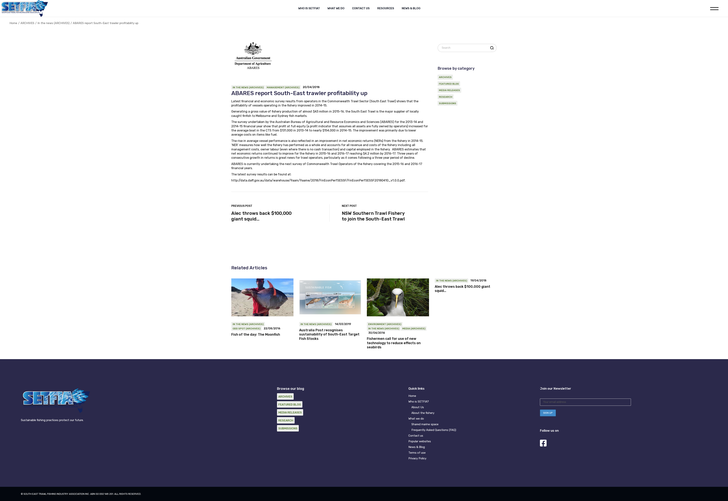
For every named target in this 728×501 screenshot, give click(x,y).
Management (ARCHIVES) (283, 87)
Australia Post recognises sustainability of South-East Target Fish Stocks (329, 334)
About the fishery (422, 413)
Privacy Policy (417, 458)
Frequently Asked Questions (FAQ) (433, 430)
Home (412, 396)
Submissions (447, 103)
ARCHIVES (27, 23)
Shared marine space (425, 424)
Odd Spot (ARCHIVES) (246, 328)
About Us (417, 407)
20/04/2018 (311, 87)
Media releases (449, 90)
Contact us (415, 435)
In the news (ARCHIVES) (54, 23)
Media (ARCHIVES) (413, 328)
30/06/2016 (376, 333)
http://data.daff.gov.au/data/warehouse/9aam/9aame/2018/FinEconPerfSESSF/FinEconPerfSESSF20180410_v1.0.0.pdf (318, 180)
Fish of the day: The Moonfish (255, 334)
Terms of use (417, 452)
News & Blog (416, 447)
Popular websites (419, 441)
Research (445, 96)
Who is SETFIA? (418, 401)
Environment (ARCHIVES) (384, 324)
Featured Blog (449, 83)
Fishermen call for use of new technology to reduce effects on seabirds (394, 343)
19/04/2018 (478, 280)
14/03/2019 (343, 324)
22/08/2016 (272, 328)
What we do (416, 418)
